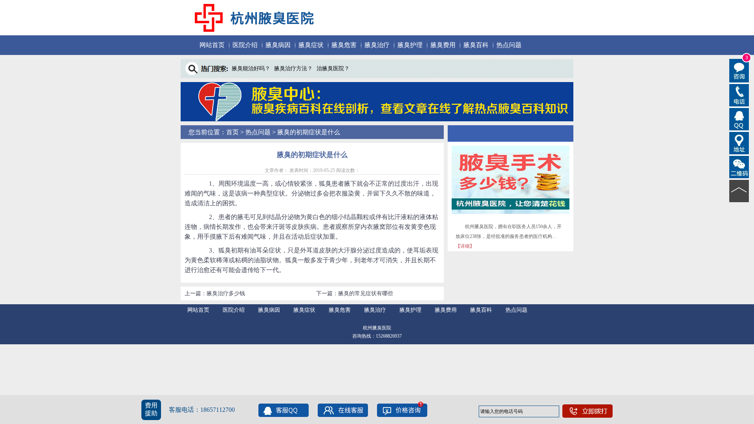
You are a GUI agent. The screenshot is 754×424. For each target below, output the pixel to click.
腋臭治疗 (377, 45)
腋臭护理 (410, 45)
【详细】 (465, 246)
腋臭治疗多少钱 (226, 293)
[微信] (739, 166)
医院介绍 (245, 45)
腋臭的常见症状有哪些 (365, 293)
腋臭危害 (344, 45)
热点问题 (509, 45)
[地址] (739, 142)
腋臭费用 (443, 45)
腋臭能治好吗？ (251, 68)
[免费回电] (739, 94)
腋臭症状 (311, 45)
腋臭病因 (278, 45)
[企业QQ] (739, 118)
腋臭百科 (476, 45)
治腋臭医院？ (333, 68)
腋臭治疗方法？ (293, 68)
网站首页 (212, 45)
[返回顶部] (739, 190)
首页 (232, 132)
